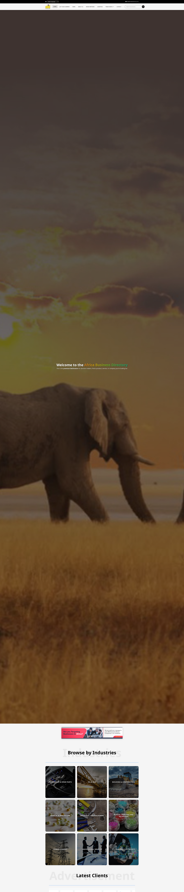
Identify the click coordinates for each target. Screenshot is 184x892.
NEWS (73, 6)
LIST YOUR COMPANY (64, 6)
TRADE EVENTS (109, 6)
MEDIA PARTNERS (90, 6)
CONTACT (119, 6)
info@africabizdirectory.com (133, 1)
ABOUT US (80, 6)
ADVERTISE (100, 6)
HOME (54, 6)
